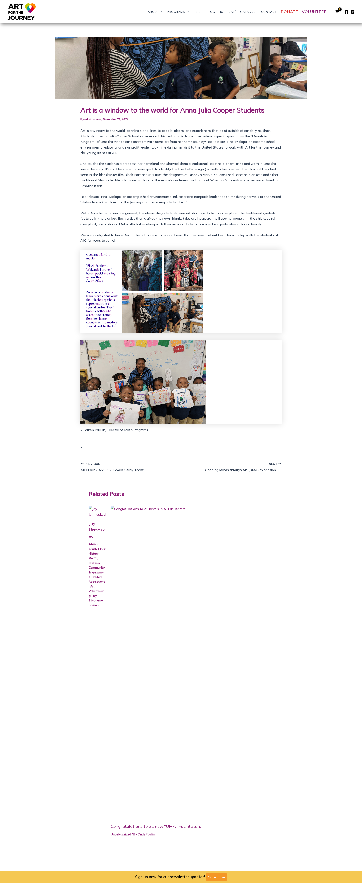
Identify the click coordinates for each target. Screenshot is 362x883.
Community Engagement (97, 572)
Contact (269, 12)
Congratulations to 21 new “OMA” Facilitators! (156, 826)
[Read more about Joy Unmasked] (97, 511)
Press (198, 12)
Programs (176, 12)
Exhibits (97, 577)
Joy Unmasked (97, 530)
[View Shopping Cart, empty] (336, 11)
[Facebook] (346, 12)
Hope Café (228, 12)
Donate (289, 11)
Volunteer (314, 11)
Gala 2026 (248, 12)
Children (94, 563)
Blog (211, 12)
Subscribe (216, 877)
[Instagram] (353, 12)
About (153, 12)
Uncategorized (121, 834)
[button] (161, 12)
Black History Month (97, 553)
